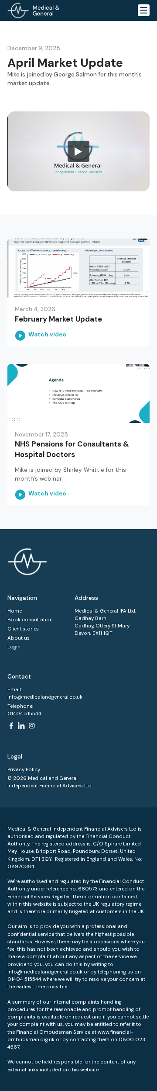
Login (13, 647)
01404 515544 (24, 713)
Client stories (23, 629)
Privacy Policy (23, 769)
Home (14, 611)
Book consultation (30, 620)
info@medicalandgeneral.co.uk (44, 697)
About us (18, 638)
